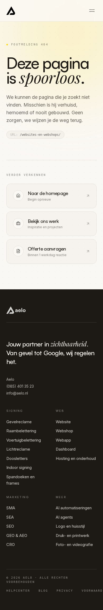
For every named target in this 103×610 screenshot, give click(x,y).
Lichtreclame (18, 449)
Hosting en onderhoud (76, 458)
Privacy (65, 590)
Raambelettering (21, 430)
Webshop (64, 430)
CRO (10, 544)
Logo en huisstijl (70, 526)
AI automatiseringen (74, 507)
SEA (10, 517)
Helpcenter (18, 590)
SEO (10, 526)
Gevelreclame (19, 421)
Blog (43, 590)
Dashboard (66, 449)
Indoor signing (19, 467)
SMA (10, 507)
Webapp (63, 440)
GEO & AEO (16, 535)
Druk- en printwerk (72, 535)
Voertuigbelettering (23, 440)
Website (63, 421)
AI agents (64, 517)
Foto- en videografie (74, 544)
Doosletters (17, 458)
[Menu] (92, 10)
